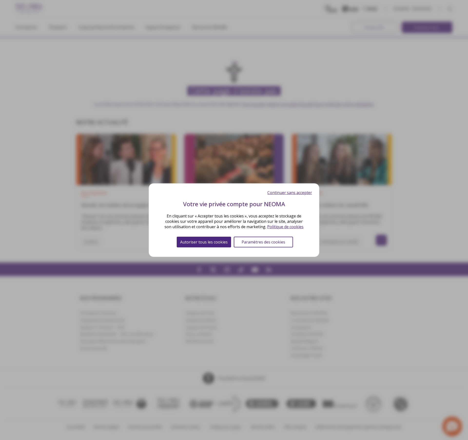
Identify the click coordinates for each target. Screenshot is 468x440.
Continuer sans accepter (289, 192)
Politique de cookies (285, 226)
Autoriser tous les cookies (204, 242)
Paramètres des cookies (263, 242)
